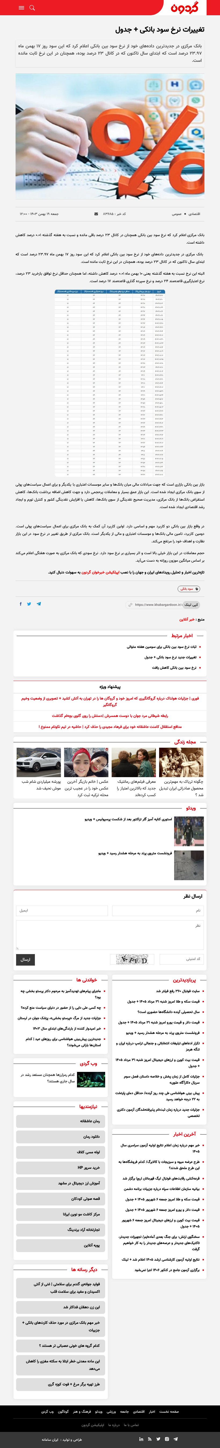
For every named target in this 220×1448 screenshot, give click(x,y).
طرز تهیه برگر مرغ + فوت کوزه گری (74, 1384)
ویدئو (98, 1412)
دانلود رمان (91, 1137)
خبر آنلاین (187, 620)
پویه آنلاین (92, 1246)
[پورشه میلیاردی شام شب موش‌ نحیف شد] (39, 762)
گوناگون (63, 1412)
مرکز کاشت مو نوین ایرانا (81, 1215)
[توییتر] (158, 1440)
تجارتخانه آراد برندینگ (84, 1230)
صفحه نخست (169, 1412)
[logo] (185, 7)
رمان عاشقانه (90, 1121)
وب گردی (47, 1412)
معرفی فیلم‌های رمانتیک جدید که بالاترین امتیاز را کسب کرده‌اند (136, 788)
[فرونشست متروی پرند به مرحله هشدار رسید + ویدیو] (189, 865)
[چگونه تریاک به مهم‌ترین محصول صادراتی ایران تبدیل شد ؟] (181, 762)
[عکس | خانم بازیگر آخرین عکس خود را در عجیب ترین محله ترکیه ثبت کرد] (86, 762)
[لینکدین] (141, 1440)
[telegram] (38, 604)
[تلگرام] (175, 1440)
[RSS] (150, 1440)
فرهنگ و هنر (82, 1412)
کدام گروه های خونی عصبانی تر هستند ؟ (69, 1346)
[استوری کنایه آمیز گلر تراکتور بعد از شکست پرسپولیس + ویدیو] (189, 831)
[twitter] (29, 604)
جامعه (124, 1412)
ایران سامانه (50, 1440)
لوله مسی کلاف (88, 1152)
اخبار (152, 1412)
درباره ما (114, 1425)
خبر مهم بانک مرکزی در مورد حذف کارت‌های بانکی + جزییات (61, 1326)
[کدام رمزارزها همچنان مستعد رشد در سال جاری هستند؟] (91, 1079)
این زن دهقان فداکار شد (81, 1307)
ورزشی (111, 1412)
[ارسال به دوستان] (96, 214)
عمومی (177, 214)
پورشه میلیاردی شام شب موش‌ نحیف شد (41, 785)
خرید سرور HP (89, 1168)
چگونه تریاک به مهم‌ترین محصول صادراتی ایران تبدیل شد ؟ (181, 788)
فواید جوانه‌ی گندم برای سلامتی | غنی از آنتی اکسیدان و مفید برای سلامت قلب (67, 1288)
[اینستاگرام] (167, 1440)
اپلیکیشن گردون (93, 1425)
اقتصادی (194, 214)
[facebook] (21, 604)
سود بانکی (187, 589)
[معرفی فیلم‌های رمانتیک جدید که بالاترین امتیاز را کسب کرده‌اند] (134, 762)
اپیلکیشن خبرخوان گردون (100, 573)
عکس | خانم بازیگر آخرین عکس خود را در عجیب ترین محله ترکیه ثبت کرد (86, 788)
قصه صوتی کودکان (85, 1199)
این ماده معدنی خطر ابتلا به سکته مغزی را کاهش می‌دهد (63, 1365)
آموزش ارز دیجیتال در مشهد (79, 1183)
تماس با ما (131, 1425)
